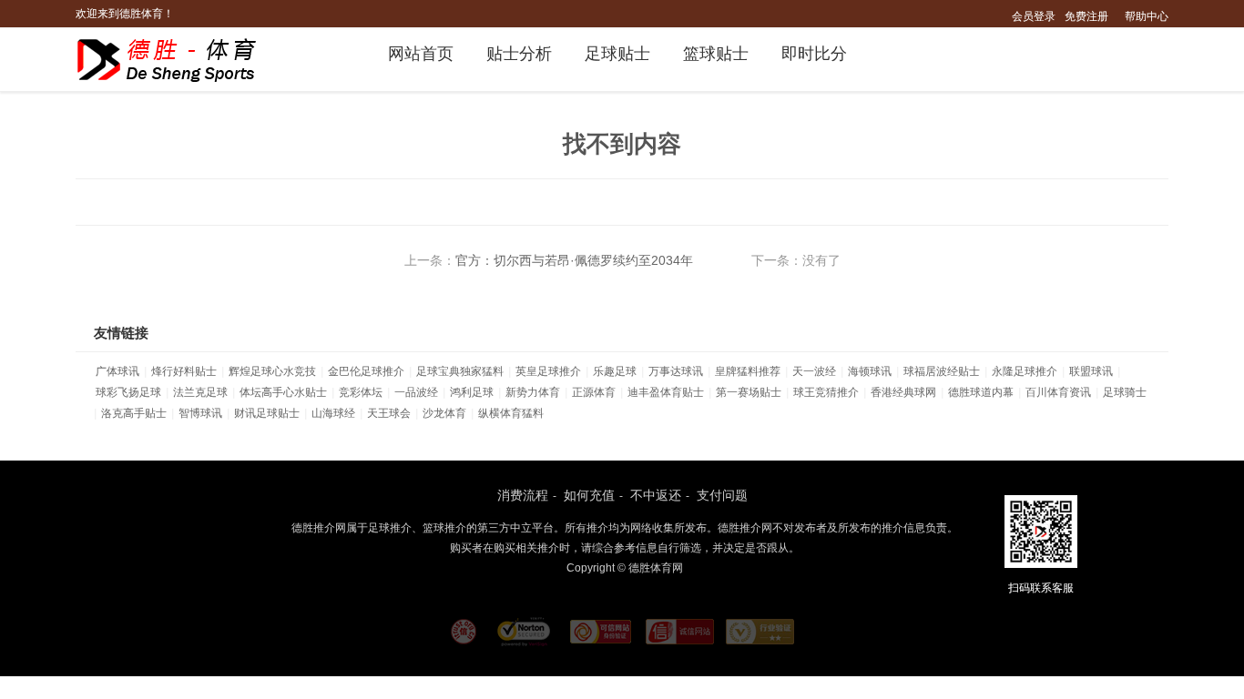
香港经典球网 (903, 392)
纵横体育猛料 (511, 413)
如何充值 (589, 495)
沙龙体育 (444, 413)
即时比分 (814, 54)
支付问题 (722, 495)
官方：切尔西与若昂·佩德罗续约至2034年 (574, 260)
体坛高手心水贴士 (283, 392)
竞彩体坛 (360, 392)
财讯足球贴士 (267, 413)
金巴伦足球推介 (366, 371)
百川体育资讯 (1058, 392)
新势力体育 (532, 392)
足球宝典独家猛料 (460, 371)
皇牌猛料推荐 (747, 371)
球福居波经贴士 (941, 371)
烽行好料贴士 (184, 371)
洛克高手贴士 (134, 413)
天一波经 (814, 371)
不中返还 (655, 495)
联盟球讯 (1091, 371)
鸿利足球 (472, 392)
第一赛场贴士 (748, 392)
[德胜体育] (178, 60)
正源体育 (594, 392)
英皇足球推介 (548, 371)
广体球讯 (117, 371)
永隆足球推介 (1024, 371)
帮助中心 (1146, 16)
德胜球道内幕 (981, 392)
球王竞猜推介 (826, 392)
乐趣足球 (615, 371)
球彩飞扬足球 (128, 392)
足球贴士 (617, 54)
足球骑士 (1125, 392)
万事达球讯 (675, 371)
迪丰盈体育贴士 (665, 392)
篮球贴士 (716, 54)
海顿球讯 (870, 371)
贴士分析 (519, 54)
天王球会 (389, 413)
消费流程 (522, 495)
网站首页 (421, 54)
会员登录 (1033, 16)
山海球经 (333, 413)
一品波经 (416, 392)
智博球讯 (200, 413)
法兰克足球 (200, 392)
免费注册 (1086, 16)
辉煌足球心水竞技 (272, 371)
